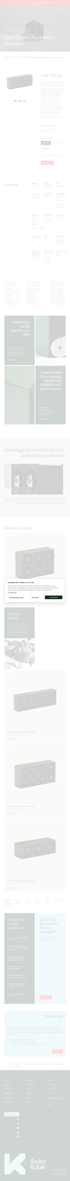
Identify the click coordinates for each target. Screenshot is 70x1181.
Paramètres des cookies (16, 597)
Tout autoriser (54, 597)
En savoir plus (12, 592)
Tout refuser (35, 597)
